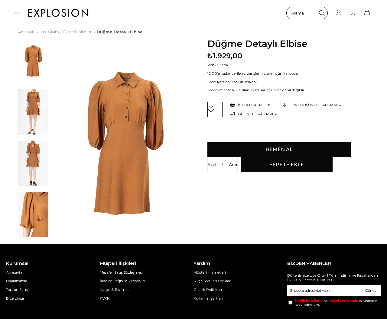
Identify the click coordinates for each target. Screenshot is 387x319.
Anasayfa (14, 272)
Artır (233, 165)
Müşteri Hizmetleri (210, 272)
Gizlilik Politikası (208, 289)
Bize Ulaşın (15, 298)
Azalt (211, 165)
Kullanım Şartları (208, 298)
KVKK (104, 298)
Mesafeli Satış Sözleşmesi (121, 272)
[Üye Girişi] (338, 13)
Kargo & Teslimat (114, 289)
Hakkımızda (16, 280)
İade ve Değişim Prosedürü (123, 280)
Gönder (371, 290)
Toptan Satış (17, 289)
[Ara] (321, 13)
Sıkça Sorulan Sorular (212, 280)
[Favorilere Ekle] (215, 109)
